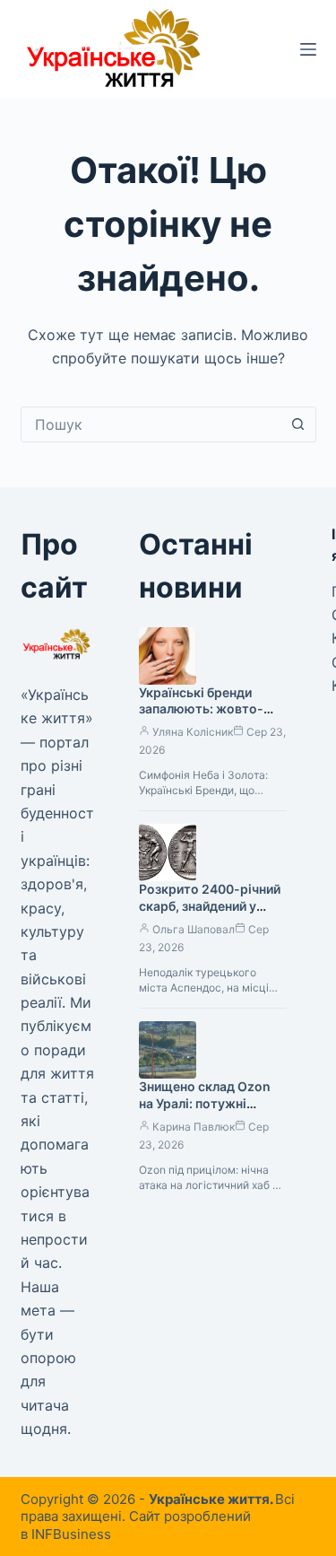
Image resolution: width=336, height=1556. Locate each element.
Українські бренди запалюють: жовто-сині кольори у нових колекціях (204, 718)
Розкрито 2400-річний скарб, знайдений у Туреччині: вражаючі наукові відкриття (209, 914)
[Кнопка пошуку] (298, 424)
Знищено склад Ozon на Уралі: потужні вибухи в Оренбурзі (205, 1103)
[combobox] (151, 424)
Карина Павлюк (193, 1126)
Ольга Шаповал (193, 929)
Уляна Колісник (192, 732)
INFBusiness (71, 1534)
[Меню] (308, 49)
